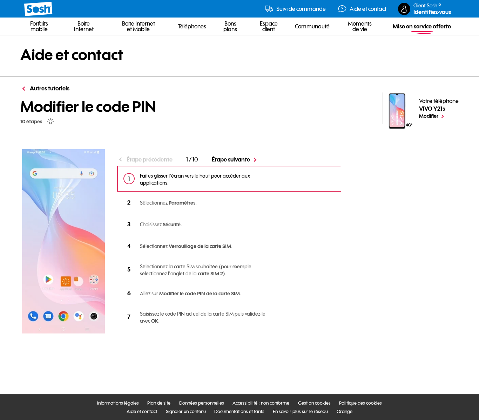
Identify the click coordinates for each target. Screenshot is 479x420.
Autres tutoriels (49, 88)
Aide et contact (71, 54)
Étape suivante (231, 159)
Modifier (439, 115)
